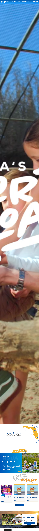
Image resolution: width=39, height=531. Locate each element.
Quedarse (22, 1)
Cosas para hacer (9, 1)
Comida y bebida (17, 1)
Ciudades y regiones (27, 1)
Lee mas (2, 501)
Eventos (34, 1)
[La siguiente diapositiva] (20, 471)
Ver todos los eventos (20, 504)
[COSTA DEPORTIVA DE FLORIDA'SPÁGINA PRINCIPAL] (3, 2)
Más (36, 1)
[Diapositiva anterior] (19, 471)
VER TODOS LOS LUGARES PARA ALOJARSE (30, 523)
